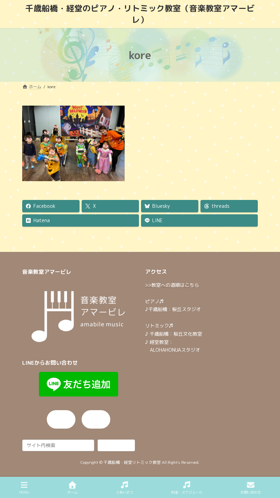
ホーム (72, 492)
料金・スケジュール (186, 492)
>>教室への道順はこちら (172, 285)
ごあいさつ (124, 492)
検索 (116, 445)
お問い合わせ (250, 492)
